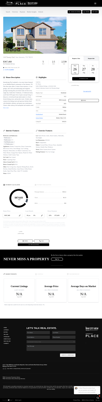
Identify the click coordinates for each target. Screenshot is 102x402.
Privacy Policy (76, 400)
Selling (6, 334)
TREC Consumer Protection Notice (11, 377)
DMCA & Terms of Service (88, 400)
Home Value (7, 339)
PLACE (14, 366)
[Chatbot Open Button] (97, 397)
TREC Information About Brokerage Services (14, 378)
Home (5, 327)
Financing (6, 336)
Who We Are (7, 341)
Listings (6, 329)
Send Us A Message (68, 355)
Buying (6, 332)
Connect (6, 343)
